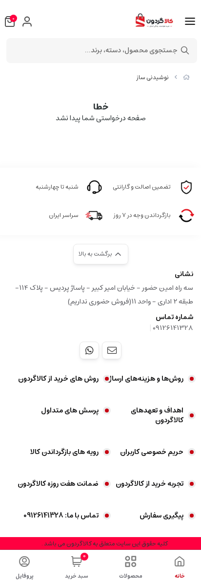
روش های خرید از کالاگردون (58, 379)
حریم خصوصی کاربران (151, 452)
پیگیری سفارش (161, 515)
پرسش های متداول (70, 410)
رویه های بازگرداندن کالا (64, 452)
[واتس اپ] (89, 350)
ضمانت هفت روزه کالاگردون (58, 484)
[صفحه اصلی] (186, 77)
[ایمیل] (111, 350)
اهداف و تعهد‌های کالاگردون (157, 415)
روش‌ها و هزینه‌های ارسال (144, 379)
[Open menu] (190, 21)
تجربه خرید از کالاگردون (149, 484)
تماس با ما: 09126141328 (61, 515)
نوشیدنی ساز (152, 77)
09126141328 (173, 328)
